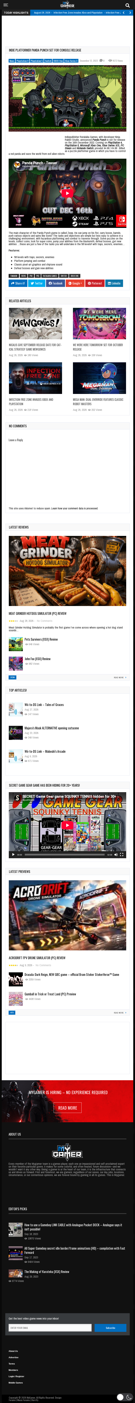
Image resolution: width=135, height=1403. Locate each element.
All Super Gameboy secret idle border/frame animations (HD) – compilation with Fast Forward (74, 1250)
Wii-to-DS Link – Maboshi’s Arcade (45, 728)
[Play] (13, 854)
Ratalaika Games (50, 275)
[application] (67, 825)
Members (13, 1370)
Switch (48, 61)
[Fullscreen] (121, 854)
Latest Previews (19, 871)
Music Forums (23, 1400)
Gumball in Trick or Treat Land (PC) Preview (50, 994)
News (11, 61)
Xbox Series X (71, 61)
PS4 (31, 275)
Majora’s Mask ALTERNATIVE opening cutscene (52, 704)
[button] (125, 1397)
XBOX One (58, 61)
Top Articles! (18, 690)
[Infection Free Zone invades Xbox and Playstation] (35, 378)
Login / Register (16, 1376)
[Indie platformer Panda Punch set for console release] (67, 98)
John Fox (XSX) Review (38, 658)
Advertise (13, 1357)
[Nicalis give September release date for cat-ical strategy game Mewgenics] (35, 323)
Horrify (34, 1400)
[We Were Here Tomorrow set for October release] (99, 323)
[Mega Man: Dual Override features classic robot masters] (99, 378)
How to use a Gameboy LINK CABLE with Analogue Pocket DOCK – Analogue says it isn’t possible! (73, 1227)
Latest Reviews (19, 527)
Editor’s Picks (18, 1209)
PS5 (37, 275)
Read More (67, 1107)
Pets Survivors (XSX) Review (41, 639)
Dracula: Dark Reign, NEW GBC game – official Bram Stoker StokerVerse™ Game (72, 974)
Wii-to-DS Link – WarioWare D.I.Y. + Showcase (52, 751)
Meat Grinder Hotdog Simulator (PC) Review (37, 613)
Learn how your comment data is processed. (74, 508)
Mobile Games (16, 1383)
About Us (13, 1351)
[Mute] (116, 854)
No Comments (44, 621)
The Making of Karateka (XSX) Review (46, 1271)
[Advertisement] (69, 27)
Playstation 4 (22, 61)
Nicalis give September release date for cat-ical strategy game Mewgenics (35, 347)
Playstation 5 (37, 61)
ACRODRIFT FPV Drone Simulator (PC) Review (37, 957)
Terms (12, 1364)
